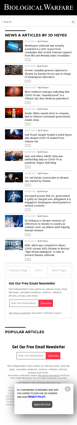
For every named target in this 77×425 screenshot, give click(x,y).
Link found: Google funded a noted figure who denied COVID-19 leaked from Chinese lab (48, 138)
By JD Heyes (43, 41)
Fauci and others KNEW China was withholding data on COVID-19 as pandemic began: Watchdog (44, 159)
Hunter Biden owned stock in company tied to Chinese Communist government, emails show (47, 116)
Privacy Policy (36, 396)
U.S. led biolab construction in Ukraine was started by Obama (47, 179)
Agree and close (42, 404)
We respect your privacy (49, 375)
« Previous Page (17, 270)
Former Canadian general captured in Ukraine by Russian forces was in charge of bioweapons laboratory (48, 73)
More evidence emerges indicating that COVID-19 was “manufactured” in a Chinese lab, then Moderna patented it (47, 95)
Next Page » (60, 270)
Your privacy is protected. (20, 313)
